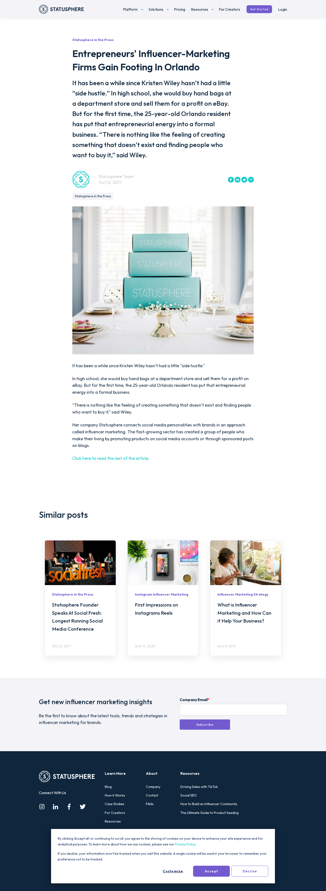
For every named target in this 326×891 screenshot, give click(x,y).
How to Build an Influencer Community (208, 804)
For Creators (115, 813)
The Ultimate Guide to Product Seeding (209, 813)
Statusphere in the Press (93, 196)
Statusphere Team (116, 176)
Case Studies (114, 804)
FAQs (150, 804)
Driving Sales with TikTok (199, 787)
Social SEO (188, 795)
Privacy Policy (185, 844)
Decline (250, 871)
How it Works (115, 795)
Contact (152, 795)
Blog (108, 787)
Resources (113, 821)
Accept (211, 871)
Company (153, 787)
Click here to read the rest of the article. (111, 458)
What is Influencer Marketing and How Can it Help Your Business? (244, 613)
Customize (173, 871)
